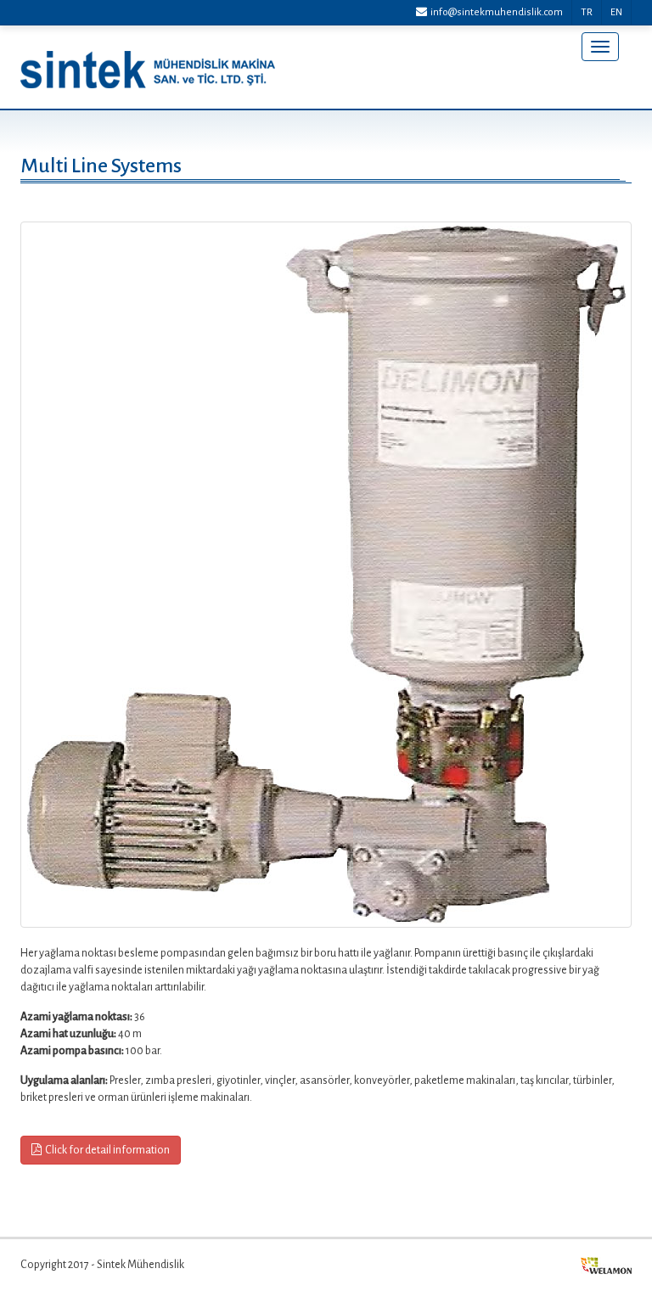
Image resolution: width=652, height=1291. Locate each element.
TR (587, 12)
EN (616, 12)
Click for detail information (107, 1150)
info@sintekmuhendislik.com (495, 12)
